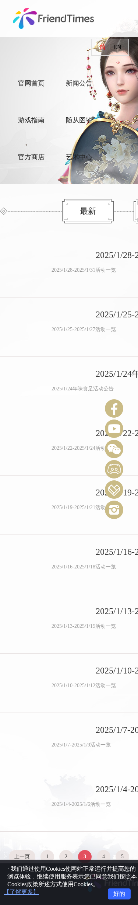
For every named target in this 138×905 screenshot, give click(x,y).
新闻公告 (79, 83)
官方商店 (31, 157)
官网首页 (31, 83)
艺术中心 (79, 157)
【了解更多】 (21, 892)
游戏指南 (31, 120)
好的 (119, 894)
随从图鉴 (79, 120)
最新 (88, 211)
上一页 (22, 856)
